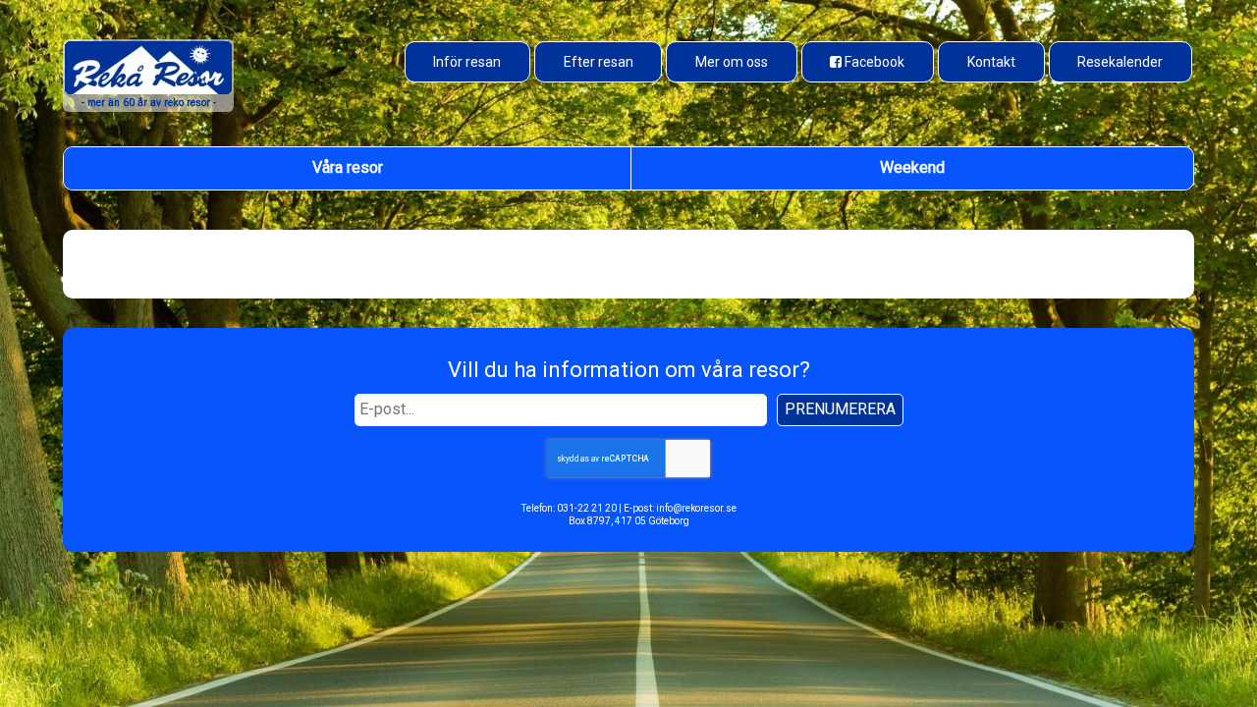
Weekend (912, 167)
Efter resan (598, 62)
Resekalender (1120, 62)
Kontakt (991, 62)
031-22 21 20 (587, 508)
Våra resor (347, 167)
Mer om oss (731, 62)
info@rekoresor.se (696, 508)
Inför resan (467, 62)
